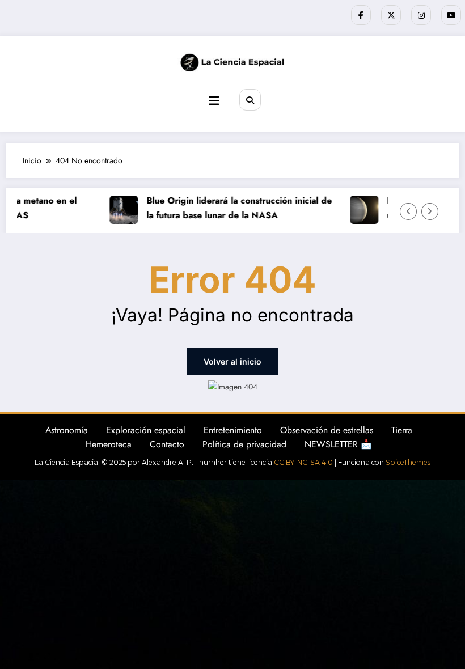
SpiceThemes (408, 462)
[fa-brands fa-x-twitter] (391, 15)
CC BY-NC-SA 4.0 (303, 462)
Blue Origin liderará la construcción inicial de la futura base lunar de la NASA (236, 207)
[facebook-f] (361, 15)
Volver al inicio (232, 361)
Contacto (167, 444)
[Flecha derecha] (430, 211)
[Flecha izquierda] (408, 211)
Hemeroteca (109, 444)
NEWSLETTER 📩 (338, 444)
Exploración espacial (145, 430)
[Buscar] (250, 100)
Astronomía (66, 430)
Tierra (401, 430)
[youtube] (451, 15)
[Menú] (214, 101)
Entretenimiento (233, 430)
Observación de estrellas (326, 430)
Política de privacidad (244, 444)
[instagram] (421, 15)
